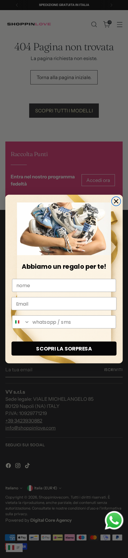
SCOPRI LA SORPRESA (64, 348)
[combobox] (21, 322)
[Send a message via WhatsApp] (114, 520)
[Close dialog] (116, 201)
